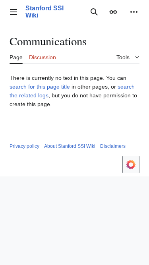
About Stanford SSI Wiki (69, 146)
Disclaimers (113, 146)
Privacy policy (24, 146)
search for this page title (40, 86)
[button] (13, 12)
